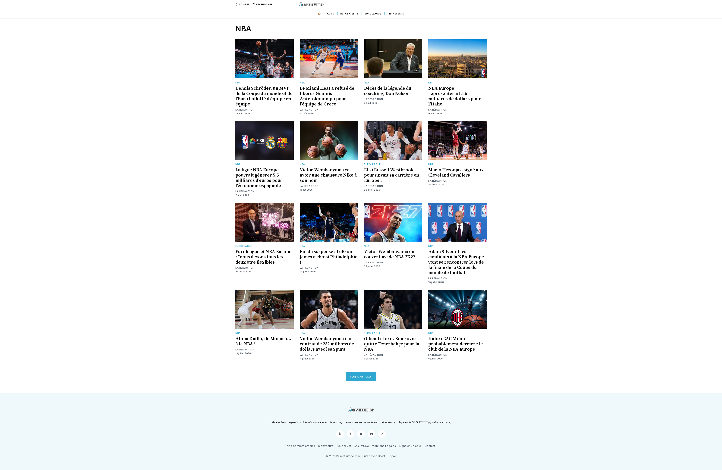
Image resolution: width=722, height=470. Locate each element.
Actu (330, 13)
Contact (430, 445)
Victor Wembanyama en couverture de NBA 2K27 (389, 254)
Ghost (381, 456)
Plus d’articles (361, 376)
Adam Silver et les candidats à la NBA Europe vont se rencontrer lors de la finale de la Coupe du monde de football (456, 262)
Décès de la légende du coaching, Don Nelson (387, 91)
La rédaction (244, 109)
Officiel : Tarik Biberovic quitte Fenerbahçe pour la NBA (391, 344)
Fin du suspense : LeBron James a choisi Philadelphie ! (328, 257)
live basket (343, 445)
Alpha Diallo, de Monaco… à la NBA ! (263, 341)
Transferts (395, 13)
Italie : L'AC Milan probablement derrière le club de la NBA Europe (455, 344)
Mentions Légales (384, 445)
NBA (238, 82)
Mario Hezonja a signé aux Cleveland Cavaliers (456, 172)
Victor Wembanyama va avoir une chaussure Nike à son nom (328, 175)
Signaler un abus (410, 445)
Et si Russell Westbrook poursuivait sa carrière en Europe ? (391, 175)
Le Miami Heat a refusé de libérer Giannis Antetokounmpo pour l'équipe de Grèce (327, 96)
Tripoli (392, 456)
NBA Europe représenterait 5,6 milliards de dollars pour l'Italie (454, 96)
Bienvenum (325, 445)
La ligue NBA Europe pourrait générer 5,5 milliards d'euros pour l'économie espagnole (258, 178)
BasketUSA (361, 445)
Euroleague (373, 13)
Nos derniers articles (301, 445)
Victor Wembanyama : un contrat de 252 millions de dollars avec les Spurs (327, 344)
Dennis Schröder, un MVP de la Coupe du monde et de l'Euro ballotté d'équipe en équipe (264, 96)
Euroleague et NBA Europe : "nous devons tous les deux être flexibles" (263, 257)
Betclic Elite (349, 13)
